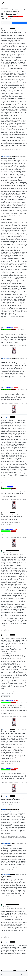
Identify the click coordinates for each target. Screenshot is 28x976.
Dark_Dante (4, 327)
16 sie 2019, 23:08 (22, 635)
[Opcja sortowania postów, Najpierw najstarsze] (2, 23)
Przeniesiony (4, 16)
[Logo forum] (2, 3)
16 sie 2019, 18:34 (7, 489)
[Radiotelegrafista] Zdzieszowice (16, 16)
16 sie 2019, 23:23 (23, 702)
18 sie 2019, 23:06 (22, 796)
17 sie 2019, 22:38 (23, 769)
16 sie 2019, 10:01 (23, 329)
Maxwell (4, 550)
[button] (2, 974)
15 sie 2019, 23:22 (22, 156)
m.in (25, 73)
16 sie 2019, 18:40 (23, 531)
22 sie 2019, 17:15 (7, 906)
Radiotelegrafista (6, 28)
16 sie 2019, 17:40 (22, 358)
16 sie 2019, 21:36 (7, 552)
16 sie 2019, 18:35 (22, 512)
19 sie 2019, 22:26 (22, 843)
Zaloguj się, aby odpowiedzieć (19, 22)
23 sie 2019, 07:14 (22, 942)
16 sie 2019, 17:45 (23, 389)
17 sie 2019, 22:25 (22, 729)
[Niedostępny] (1, 29)
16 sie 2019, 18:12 (21, 417)
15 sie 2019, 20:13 (22, 28)
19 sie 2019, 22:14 (18, 811)
